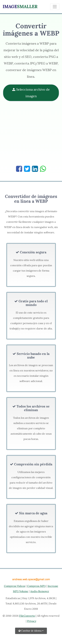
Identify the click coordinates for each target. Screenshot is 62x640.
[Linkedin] (35, 168)
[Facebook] (19, 168)
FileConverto (27, 615)
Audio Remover (39, 591)
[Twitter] (27, 168)
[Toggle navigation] (54, 6)
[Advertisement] (31, 135)
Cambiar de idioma (31, 630)
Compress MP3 (36, 586)
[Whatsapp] (43, 168)
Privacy (31, 621)
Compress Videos (14, 586)
